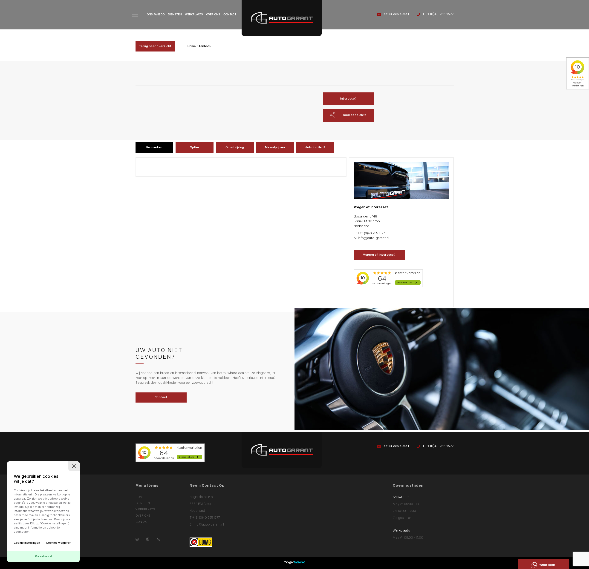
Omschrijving (234, 147)
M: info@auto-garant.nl (371, 238)
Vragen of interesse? (379, 254)
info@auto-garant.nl (208, 524)
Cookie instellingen (27, 542)
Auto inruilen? (315, 147)
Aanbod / (205, 46)
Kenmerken (154, 147)
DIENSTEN (175, 14)
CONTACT (229, 14)
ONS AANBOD (156, 14)
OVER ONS (213, 14)
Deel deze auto (355, 115)
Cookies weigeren (58, 542)
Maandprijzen (275, 147)
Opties (194, 147)
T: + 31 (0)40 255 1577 (369, 233)
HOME (140, 497)
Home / (193, 46)
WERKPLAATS (194, 14)
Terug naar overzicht (155, 46)
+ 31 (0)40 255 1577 (438, 14)
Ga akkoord (43, 556)
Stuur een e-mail (396, 14)
